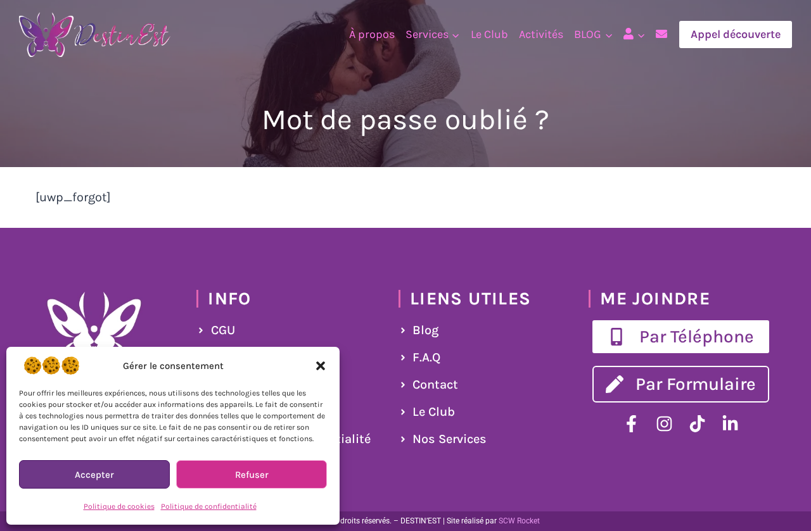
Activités (541, 34)
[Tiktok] (697, 423)
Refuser (252, 474)
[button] (320, 365)
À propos (372, 34)
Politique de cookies (119, 506)
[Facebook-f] (631, 423)
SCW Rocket (519, 520)
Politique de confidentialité (209, 506)
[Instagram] (664, 423)
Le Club (489, 34)
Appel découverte (736, 34)
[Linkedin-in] (730, 423)
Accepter (94, 474)
